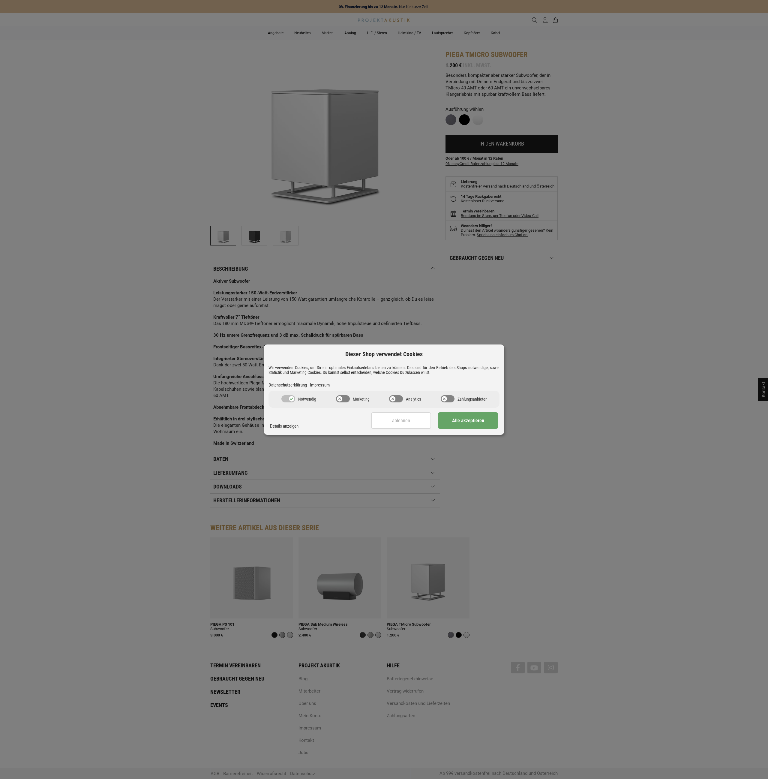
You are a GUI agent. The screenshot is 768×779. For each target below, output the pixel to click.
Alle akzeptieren (468, 420)
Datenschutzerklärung (287, 385)
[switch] (288, 398)
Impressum (320, 385)
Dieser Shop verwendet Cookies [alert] (384, 354)
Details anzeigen (284, 426)
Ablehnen (401, 420)
